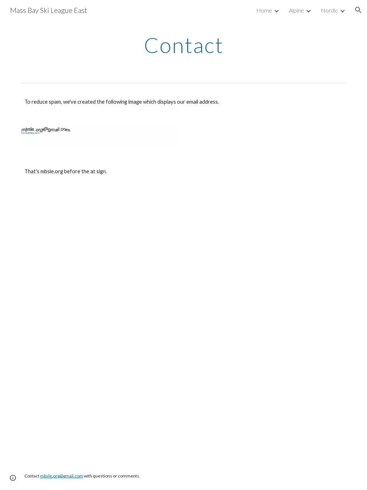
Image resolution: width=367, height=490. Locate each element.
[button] (358, 10)
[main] (184, 45)
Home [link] (264, 10)
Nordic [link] (329, 10)
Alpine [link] (296, 10)
